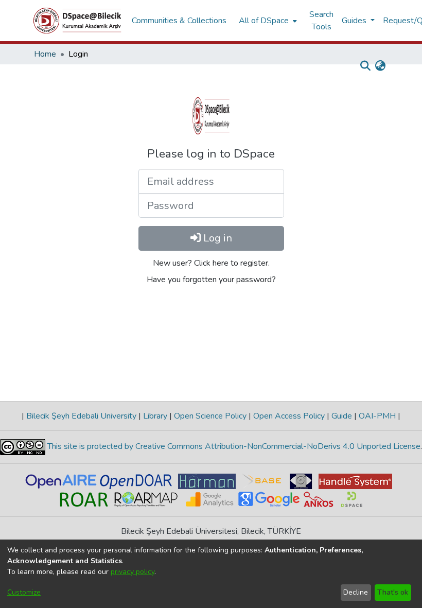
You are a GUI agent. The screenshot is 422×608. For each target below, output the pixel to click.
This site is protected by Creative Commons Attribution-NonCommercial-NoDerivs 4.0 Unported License (232, 446)
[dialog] (211, 574)
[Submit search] (365, 66)
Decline (355, 592)
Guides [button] (355, 20)
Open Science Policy (210, 416)
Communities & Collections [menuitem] (179, 20)
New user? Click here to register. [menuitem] (211, 263)
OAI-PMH (377, 416)
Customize (24, 592)
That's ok (392, 592)
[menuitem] (267, 20)
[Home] (77, 20)
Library (155, 416)
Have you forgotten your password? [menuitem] (211, 279)
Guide (341, 416)
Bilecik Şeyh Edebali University (81, 416)
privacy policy (132, 572)
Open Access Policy (289, 416)
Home (45, 54)
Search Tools (321, 20)
